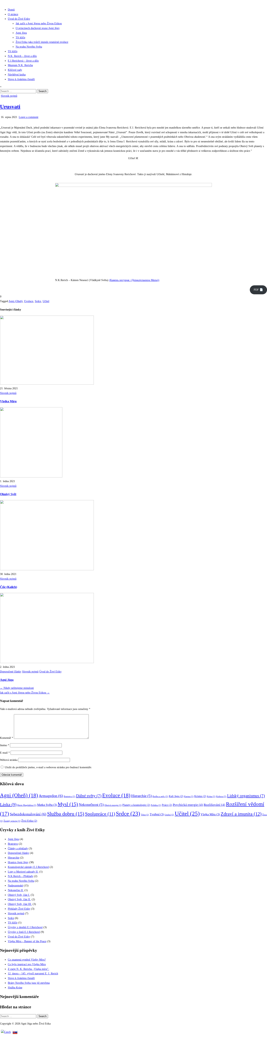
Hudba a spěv (160, 796)
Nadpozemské (15, 885)
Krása (211, 796)
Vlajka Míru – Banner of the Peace (27, 941)
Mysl (68, 804)
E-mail (5, 752)
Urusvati (10, 107)
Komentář (6, 737)
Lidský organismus (246, 796)
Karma (189, 796)
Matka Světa (47, 804)
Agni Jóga (21, 32)
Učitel (46, 301)
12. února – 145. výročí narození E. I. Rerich (33, 973)
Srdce (38, 301)
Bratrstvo (69, 796)
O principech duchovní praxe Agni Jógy (38, 28)
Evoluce (28, 301)
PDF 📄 (258, 289)
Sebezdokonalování (28, 814)
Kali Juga (176, 796)
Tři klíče (20, 37)
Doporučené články (10, 671)
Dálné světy (88, 796)
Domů (11, 9)
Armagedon (51, 796)
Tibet (145, 815)
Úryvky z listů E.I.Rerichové (24, 932)
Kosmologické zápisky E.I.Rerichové (28, 867)
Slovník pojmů (9, 95)
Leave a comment (28, 117)
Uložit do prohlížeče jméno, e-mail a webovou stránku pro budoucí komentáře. (48, 767)
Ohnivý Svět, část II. (19, 899)
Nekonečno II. (16, 890)
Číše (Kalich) (8, 587)
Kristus (200, 796)
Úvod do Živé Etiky (19, 18)
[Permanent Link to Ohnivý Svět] (31, 476)
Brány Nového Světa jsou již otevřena (29, 982)
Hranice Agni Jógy (18, 862)
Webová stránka (8, 759)
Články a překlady (18, 848)
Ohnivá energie (113, 805)
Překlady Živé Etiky (19, 908)
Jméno (4, 745)
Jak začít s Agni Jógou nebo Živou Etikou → (25, 692)
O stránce (13, 14)
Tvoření (157, 814)
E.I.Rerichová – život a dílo (23, 60)
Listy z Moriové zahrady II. (23, 871)
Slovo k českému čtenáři (21, 79)
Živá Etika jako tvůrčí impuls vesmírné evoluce (42, 42)
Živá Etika (29, 820)
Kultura (221, 796)
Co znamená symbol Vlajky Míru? (27, 959)
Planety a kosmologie (136, 805)
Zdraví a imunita (241, 813)
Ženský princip (12, 821)
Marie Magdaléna (26, 805)
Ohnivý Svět (8, 494)
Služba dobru (65, 814)
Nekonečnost (91, 805)
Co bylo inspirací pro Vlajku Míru (27, 964)
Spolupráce (100, 813)
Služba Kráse (15, 987)
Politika (156, 805)
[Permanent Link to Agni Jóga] (47, 662)
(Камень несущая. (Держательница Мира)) (134, 280)
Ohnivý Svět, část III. (20, 904)
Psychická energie (188, 805)
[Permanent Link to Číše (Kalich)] (47, 569)
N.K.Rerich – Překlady (20, 876)
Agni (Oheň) (16, 301)
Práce (167, 805)
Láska (8, 804)
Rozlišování (214, 805)
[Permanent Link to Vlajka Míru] (47, 383)
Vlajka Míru (8, 401)
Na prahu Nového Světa (29, 46)
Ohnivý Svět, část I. (19, 894)
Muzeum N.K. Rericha (20, 65)
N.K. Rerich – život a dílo (22, 56)
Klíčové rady (15, 69)
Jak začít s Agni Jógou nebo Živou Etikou (39, 23)
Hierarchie (141, 796)
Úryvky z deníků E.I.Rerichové (25, 927)
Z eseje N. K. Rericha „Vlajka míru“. (28, 969)
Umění (169, 815)
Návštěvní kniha (17, 74)
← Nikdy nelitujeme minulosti (17, 688)
